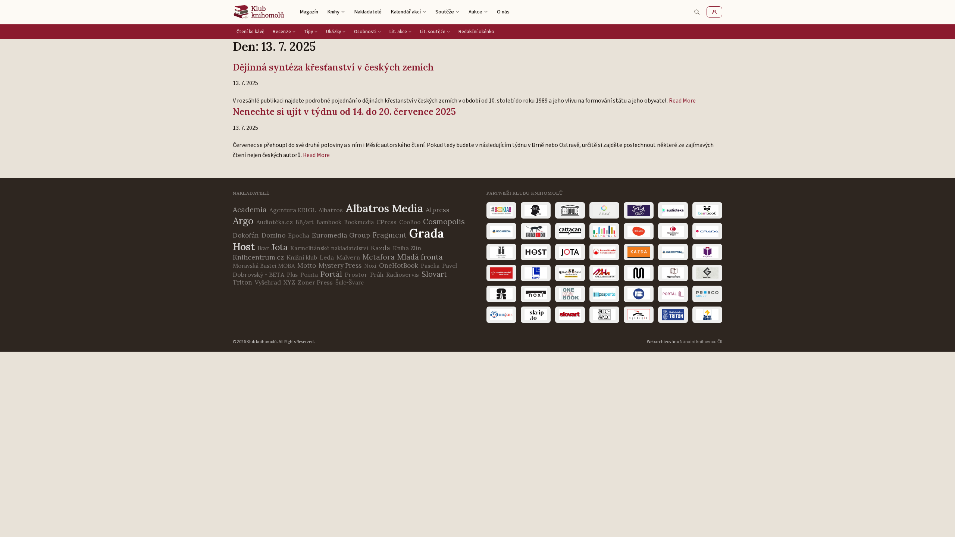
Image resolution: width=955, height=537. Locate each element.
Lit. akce (398, 31)
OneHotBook (398, 265)
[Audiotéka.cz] (673, 210)
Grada (426, 233)
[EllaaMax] (639, 231)
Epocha (298, 235)
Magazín (309, 12)
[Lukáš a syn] (570, 273)
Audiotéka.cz (274, 222)
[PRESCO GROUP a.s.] (707, 294)
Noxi (370, 265)
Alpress (438, 209)
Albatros (331, 210)
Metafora (379, 256)
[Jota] (570, 252)
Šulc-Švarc (349, 282)
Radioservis (402, 274)
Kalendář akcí (406, 12)
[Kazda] (639, 252)
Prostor (356, 274)
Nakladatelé (368, 12)
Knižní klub (301, 257)
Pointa (309, 274)
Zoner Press (315, 282)
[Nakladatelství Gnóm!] (707, 273)
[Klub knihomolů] (259, 12)
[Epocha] (673, 231)
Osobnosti (365, 31)
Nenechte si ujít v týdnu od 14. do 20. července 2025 (344, 111)
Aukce (475, 12)
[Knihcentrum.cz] (673, 252)
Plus (292, 274)
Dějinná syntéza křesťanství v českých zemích (333, 67)
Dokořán (246, 235)
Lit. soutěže (432, 31)
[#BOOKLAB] (501, 210)
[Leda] (536, 273)
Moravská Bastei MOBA (264, 265)
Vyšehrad (268, 282)
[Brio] (536, 231)
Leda (327, 257)
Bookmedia (359, 222)
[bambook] (707, 210)
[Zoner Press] (707, 315)
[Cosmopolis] (604, 231)
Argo (243, 221)
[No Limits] (501, 294)
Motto (306, 265)
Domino (273, 235)
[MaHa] (604, 273)
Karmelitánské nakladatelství (329, 248)
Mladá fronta (420, 256)
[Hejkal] (501, 252)
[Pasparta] (604, 294)
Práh (376, 274)
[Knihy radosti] (707, 252)
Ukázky (333, 31)
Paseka (430, 265)
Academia (250, 209)
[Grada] (707, 231)
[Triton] (673, 315)
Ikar (263, 248)
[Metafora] (673, 273)
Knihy (333, 12)
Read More (682, 101)
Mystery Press (340, 265)
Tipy (308, 31)
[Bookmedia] (501, 231)
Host (244, 246)
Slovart (434, 274)
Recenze (282, 31)
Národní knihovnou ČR (701, 342)
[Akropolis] (570, 210)
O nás (503, 12)
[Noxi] (536, 294)
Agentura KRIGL (292, 210)
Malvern (348, 257)
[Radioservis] (501, 315)
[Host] (536, 252)
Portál (331, 274)
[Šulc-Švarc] (604, 315)
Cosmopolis (444, 221)
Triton (242, 282)
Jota (280, 247)
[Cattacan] (570, 231)
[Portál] (673, 294)
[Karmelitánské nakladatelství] (604, 252)
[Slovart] (570, 315)
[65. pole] (536, 210)
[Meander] (639, 273)
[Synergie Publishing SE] (639, 315)
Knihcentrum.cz (258, 257)
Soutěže (444, 12)
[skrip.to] (536, 315)
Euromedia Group (341, 235)
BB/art (304, 222)
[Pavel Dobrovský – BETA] (639, 294)
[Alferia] (604, 210)
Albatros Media (384, 208)
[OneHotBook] (570, 294)
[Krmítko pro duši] (501, 273)
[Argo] (639, 210)
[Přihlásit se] (714, 12)
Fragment (390, 234)
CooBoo (409, 222)
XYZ (289, 282)
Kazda (380, 248)
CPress (386, 222)
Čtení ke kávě (250, 31)
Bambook (328, 222)
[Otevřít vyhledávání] (697, 12)
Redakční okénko (476, 31)
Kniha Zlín (407, 248)
